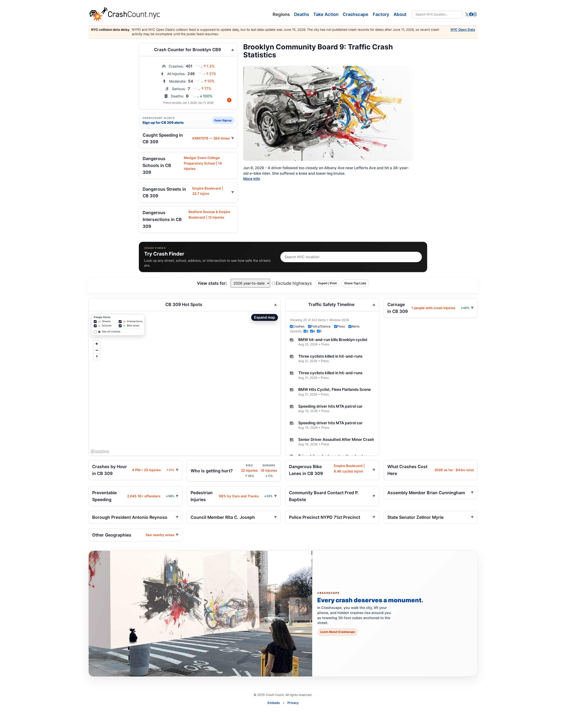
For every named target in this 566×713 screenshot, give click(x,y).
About (400, 14)
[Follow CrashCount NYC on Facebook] (471, 14)
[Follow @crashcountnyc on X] (467, 14)
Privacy (293, 703)
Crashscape (355, 14)
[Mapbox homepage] (99, 451)
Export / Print (327, 283)
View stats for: (212, 283)
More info (251, 178)
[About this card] (229, 100)
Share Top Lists (355, 283)
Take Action (325, 14)
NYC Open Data (463, 30)
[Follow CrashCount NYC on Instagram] (475, 14)
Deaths (301, 14)
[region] (185, 383)
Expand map (264, 317)
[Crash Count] (187, 14)
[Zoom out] (97, 350)
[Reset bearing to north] (97, 356)
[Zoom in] (97, 344)
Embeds (274, 703)
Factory (381, 14)
